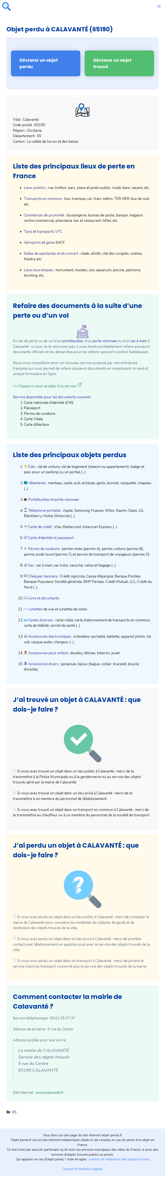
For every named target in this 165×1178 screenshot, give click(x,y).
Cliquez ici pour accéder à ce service (47, 386)
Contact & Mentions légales (82, 1169)
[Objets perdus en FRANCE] (6, 6)
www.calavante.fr (50, 1092)
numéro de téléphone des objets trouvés (119, 1159)
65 (14, 1112)
